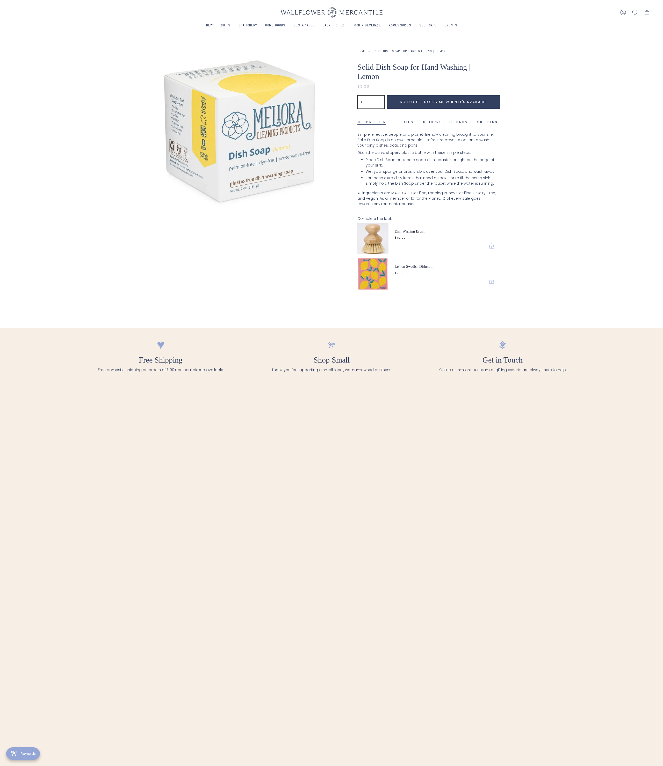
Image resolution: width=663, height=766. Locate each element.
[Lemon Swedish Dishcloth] (372, 274)
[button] (225, 26)
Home (361, 51)
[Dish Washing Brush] (372, 238)
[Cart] (647, 12)
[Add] (491, 246)
